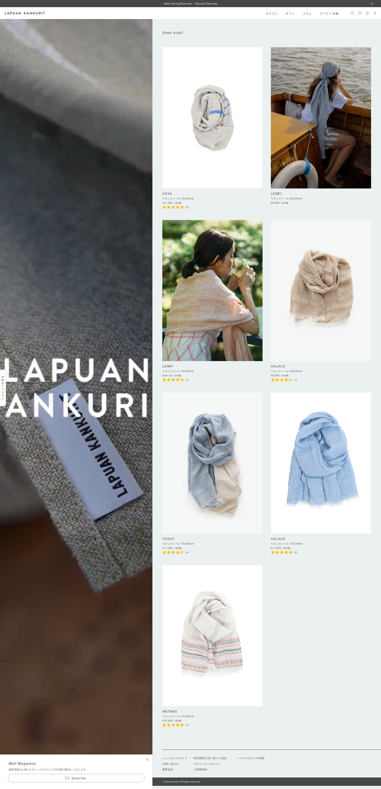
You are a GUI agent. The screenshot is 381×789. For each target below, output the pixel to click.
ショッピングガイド (174, 758)
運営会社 (167, 769)
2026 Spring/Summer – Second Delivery (190, 3)
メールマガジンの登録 (251, 758)
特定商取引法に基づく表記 (210, 758)
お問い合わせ (170, 764)
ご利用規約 (200, 769)
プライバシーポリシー (207, 764)
